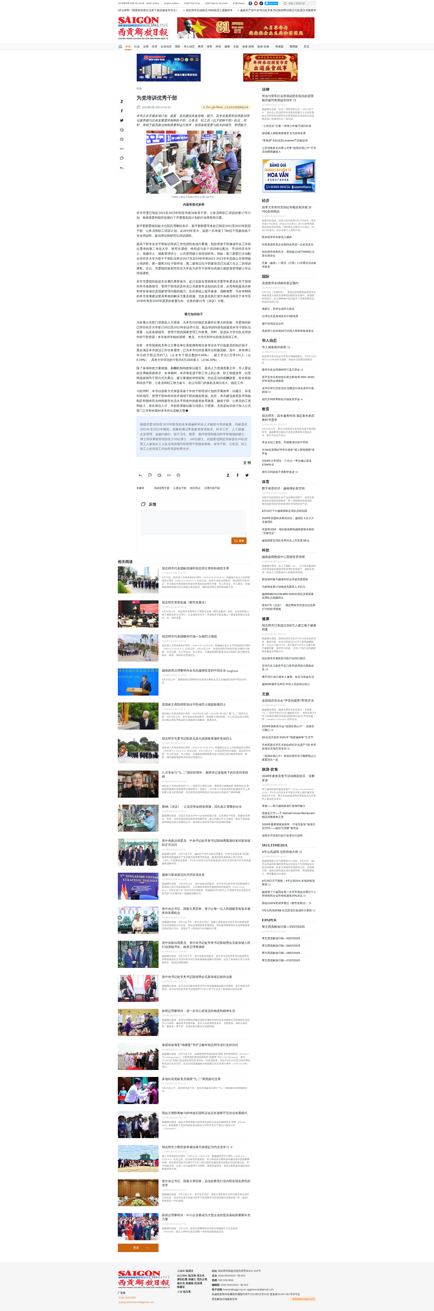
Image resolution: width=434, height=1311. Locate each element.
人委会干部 (179, 488)
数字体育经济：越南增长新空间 (283, 488)
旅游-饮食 (263, 46)
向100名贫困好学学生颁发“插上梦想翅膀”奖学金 (288, 451)
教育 (200, 46)
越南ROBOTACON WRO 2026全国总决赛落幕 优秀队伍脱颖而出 (288, 595)
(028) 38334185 (127, 1297)
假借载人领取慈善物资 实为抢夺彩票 (284, 133)
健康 (227, 46)
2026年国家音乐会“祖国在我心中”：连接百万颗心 (288, 728)
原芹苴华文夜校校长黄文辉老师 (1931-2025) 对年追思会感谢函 (288, 378)
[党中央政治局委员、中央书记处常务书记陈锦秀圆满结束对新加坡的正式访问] (138, 852)
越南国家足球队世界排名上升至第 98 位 (285, 540)
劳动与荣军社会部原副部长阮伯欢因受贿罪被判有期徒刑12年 (288, 98)
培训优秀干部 (161, 488)
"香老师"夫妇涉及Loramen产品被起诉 (285, 140)
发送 (241, 540)
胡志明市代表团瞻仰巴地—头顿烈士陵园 (189, 636)
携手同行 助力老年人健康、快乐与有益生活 (288, 676)
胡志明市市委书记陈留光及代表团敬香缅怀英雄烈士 (197, 738)
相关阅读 (125, 562)
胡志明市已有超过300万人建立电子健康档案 (289, 627)
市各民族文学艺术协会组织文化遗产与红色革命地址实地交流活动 (289, 746)
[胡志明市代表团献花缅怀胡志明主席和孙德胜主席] (138, 579)
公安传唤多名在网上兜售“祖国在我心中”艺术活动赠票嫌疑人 (289, 149)
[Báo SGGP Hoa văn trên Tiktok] (261, 3)
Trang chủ (120, 46)
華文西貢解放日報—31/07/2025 (283, 926)
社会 (137, 46)
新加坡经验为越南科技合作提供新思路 (285, 579)
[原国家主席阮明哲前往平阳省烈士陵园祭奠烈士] (138, 716)
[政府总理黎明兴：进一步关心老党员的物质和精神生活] (138, 1022)
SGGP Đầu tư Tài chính (216, 3)
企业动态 (166, 46)
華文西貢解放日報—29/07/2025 (281, 945)
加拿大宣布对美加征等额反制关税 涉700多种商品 (286, 209)
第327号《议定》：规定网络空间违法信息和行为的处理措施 (288, 607)
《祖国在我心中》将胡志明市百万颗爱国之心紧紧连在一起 (289, 757)
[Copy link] (122, 149)
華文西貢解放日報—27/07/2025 (281, 960)
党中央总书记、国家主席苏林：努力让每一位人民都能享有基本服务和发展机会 (206, 911)
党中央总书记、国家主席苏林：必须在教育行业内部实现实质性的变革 (206, 1183)
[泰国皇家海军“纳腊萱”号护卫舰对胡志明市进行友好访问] (138, 1056)
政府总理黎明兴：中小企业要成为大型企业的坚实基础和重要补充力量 (206, 1217)
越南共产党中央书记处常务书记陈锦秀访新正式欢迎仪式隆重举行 (189, 10)
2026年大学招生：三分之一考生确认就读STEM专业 (286, 462)
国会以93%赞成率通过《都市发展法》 (285, 903)
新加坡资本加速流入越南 (277, 237)
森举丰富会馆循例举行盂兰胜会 (281, 369)
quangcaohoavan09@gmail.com (136, 1302)
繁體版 (294, 46)
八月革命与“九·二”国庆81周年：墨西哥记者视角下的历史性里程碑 (205, 774)
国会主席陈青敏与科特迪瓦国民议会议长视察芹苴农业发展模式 (204, 1113)
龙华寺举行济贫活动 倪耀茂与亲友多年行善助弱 (288, 390)
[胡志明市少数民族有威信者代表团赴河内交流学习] (138, 1158)
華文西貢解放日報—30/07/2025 (281, 938)
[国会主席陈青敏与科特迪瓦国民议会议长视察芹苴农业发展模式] (138, 1124)
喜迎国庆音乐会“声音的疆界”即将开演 (288, 700)
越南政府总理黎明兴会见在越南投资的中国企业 (200, 670)
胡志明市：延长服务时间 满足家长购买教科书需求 (288, 418)
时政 (128, 46)
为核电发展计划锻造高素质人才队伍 (283, 586)
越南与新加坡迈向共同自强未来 (183, 874)
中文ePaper (239, 3)
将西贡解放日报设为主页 (303, 1299)
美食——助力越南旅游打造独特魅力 (283, 805)
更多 (136, 1248)
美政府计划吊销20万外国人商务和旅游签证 (288, 330)
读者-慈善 (248, 46)
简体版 (279, 46)
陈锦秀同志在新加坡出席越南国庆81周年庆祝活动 (265, 10)
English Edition (171, 3)
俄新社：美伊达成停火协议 (278, 308)
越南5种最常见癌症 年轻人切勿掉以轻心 (286, 684)
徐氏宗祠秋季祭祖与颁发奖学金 (281, 399)
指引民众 (195, 488)
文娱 (236, 46)
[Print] (122, 139)
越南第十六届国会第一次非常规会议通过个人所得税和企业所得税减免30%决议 (289, 893)
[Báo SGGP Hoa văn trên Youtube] (256, 3)
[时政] (122, 168)
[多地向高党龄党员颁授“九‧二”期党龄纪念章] (138, 1090)
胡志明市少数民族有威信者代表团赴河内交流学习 (196, 1147)
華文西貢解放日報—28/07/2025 (281, 953)
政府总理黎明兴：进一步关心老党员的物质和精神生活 (198, 1011)
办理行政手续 (212, 488)
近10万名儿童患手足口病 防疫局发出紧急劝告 (288, 667)
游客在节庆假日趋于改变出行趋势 (282, 835)
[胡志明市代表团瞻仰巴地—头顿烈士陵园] (138, 648)
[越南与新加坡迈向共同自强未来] (138, 886)
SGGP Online (152, 3)
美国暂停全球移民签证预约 (280, 283)
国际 (177, 46)
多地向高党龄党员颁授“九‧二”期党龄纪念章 (191, 1079)
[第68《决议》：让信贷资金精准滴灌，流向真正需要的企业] (138, 818)
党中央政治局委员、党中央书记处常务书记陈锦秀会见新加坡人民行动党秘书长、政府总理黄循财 (206, 945)
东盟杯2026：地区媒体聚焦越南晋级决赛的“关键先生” (288, 531)
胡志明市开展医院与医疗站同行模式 (283, 658)
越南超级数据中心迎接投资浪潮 (283, 557)
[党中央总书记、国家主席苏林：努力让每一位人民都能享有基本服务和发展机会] (138, 920)
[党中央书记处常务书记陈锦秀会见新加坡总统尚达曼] (138, 988)
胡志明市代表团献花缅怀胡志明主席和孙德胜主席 (195, 568)
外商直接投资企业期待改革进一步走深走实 (287, 244)
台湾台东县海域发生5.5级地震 (280, 316)
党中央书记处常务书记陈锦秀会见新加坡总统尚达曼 (197, 977)
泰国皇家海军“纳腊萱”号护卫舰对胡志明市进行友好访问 (200, 1045)
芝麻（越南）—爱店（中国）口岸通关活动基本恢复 (289, 264)
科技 (218, 46)
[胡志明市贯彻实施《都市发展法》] (138, 613)
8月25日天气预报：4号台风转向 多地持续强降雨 (288, 882)
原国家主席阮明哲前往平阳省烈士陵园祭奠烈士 (194, 704)
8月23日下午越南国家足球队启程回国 (284, 510)
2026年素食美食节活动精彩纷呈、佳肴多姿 (288, 778)
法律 (146, 46)
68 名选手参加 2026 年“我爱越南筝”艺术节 (287, 737)
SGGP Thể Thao (192, 3)
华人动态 (189, 46)
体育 (209, 46)
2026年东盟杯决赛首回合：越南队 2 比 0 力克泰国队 (288, 520)
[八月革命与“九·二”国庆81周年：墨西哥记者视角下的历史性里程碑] (138, 784)
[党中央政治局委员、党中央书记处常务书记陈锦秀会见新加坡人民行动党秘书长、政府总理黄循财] (138, 954)
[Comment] (122, 158)
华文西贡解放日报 (143, 28)
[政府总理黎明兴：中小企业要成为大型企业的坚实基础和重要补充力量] (138, 1226)
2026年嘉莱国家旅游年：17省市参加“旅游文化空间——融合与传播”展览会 (288, 826)
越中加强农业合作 (273, 323)
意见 (306, 46)
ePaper (269, 920)
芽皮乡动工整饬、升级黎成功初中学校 (285, 442)
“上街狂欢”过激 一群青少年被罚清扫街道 (286, 126)
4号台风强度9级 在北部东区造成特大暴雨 (287, 910)
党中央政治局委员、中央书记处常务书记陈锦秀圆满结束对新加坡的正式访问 (206, 842)
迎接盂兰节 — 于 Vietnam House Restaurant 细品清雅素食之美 (288, 815)
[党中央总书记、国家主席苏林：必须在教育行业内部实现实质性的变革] (138, 1192)
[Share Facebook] (122, 111)
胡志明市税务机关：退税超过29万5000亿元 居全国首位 (288, 253)
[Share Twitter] (122, 120)
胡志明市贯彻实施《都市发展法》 (185, 602)
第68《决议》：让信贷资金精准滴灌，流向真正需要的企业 (202, 806)
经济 (154, 46)
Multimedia (275, 845)
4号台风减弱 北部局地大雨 (280, 852)
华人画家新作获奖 (274, 347)
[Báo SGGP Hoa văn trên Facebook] (250, 3)
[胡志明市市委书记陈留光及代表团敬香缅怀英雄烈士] (138, 750)
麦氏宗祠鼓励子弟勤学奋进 (278, 472)
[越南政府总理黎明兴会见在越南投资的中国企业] (138, 682)
